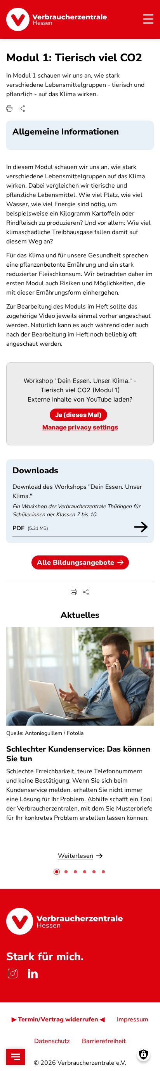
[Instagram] (12, 974)
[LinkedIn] (33, 974)
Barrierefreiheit (104, 1041)
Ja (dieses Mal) (78, 415)
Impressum (132, 1019)
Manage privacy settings (80, 427)
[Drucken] (9, 108)
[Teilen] (22, 108)
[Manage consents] (143, 1054)
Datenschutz (52, 1041)
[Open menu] (15, 1057)
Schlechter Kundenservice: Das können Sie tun (78, 754)
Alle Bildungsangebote (75, 562)
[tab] (56, 871)
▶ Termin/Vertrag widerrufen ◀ (58, 1019)
